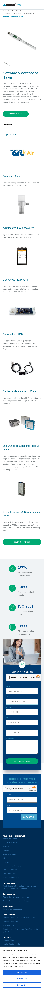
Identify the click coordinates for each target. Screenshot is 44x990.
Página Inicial (7, 11)
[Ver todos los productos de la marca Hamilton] (8, 124)
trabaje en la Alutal (10, 843)
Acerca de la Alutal (10, 839)
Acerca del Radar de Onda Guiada (16, 901)
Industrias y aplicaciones (12, 866)
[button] (39, 4)
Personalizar (22, 978)
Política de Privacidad (11, 878)
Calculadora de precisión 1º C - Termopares (19, 917)
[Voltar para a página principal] (12, 4)
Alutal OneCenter (9, 854)
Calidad (6, 850)
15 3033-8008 (8, 940)
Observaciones (10, 738)
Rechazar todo (22, 985)
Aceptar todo (22, 972)
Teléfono (8, 707)
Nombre (8, 686)
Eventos (6, 846)
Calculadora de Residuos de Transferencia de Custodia (20, 930)
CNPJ (7, 717)
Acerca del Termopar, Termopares (16, 897)
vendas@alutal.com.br (11, 944)
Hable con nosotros (10, 870)
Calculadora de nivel (10, 921)
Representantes (9, 874)
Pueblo (8, 728)
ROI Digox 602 (8, 925)
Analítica (16, 11)
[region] (22, 968)
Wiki (4, 858)
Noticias (6, 862)
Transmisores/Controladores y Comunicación (17, 13)
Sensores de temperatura (12, 909)
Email (7, 697)
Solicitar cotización (16, 114)
